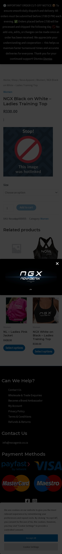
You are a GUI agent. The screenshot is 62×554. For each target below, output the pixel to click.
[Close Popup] (57, 264)
